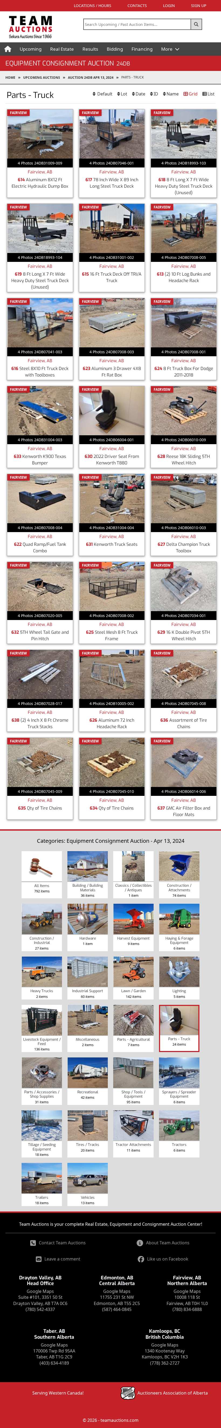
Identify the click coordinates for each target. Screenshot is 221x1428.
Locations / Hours (92, 5)
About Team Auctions (167, 1243)
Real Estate (62, 49)
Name (173, 94)
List (211, 94)
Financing (142, 49)
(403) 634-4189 (54, 1363)
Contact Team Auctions (62, 1243)
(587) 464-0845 (117, 1309)
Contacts (137, 5)
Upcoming (31, 49)
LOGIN (169, 5)
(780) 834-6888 (187, 1309)
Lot (124, 94)
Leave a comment (62, 1259)
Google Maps (40, 1291)
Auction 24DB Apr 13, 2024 (90, 77)
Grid (193, 94)
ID (156, 94)
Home (10, 77)
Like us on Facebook (167, 1259)
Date (140, 94)
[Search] (196, 24)
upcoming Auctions (41, 77)
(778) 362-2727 (164, 1363)
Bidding (115, 49)
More (167, 49)
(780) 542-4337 (40, 1309)
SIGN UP (198, 5)
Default (104, 94)
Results (90, 49)
